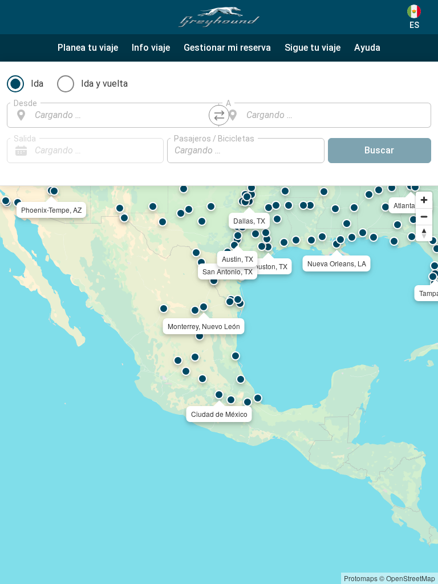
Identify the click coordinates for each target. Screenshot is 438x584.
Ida (37, 83)
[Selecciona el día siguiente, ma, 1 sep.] (149, 150)
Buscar (379, 150)
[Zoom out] (424, 216)
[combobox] (123, 115)
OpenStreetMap (410, 578)
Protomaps (361, 578)
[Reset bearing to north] (424, 233)
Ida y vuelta (104, 83)
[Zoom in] (424, 200)
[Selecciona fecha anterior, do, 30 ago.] (132, 150)
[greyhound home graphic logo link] (219, 17)
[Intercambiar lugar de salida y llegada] (219, 115)
